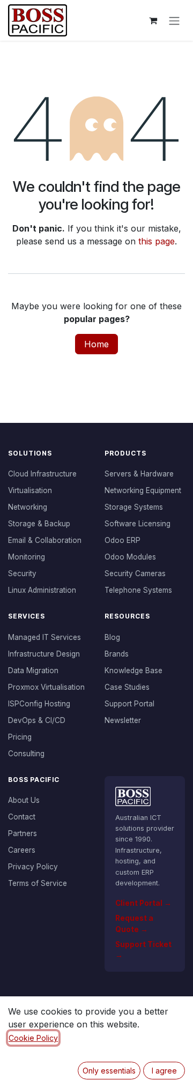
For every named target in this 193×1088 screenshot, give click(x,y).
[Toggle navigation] (174, 20)
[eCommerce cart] (153, 20)
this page (156, 241)
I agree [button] (164, 1070)
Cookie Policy (33, 1037)
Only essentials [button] (109, 1070)
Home (96, 344)
